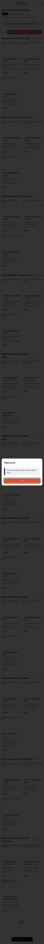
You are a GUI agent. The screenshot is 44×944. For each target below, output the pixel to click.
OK (22, 481)
